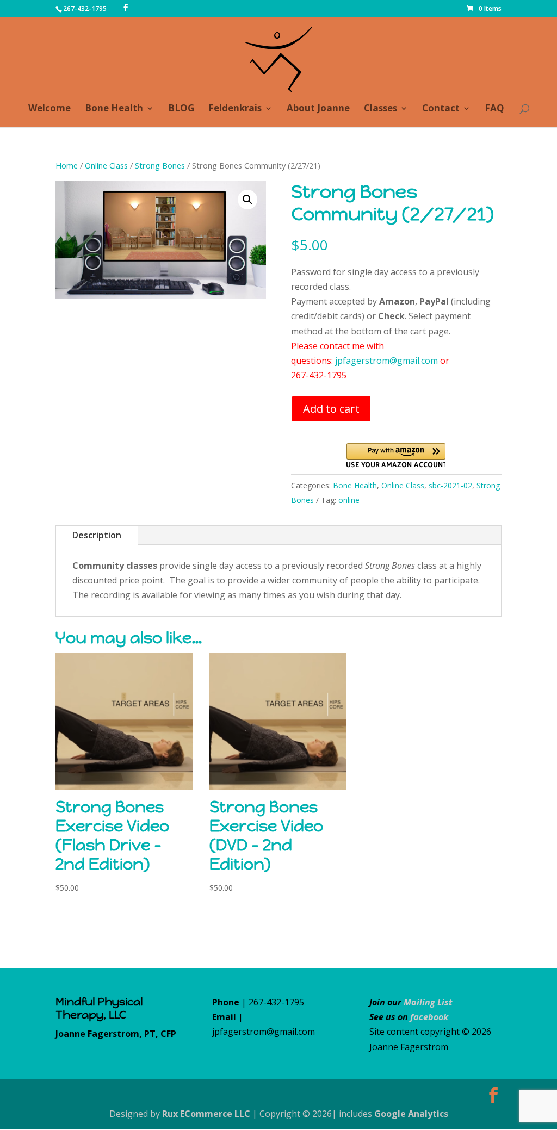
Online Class (106, 165)
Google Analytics (411, 1114)
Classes (380, 109)
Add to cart (331, 408)
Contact (441, 109)
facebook (429, 1017)
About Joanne (318, 109)
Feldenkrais (235, 109)
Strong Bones (160, 165)
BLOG (181, 109)
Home (66, 165)
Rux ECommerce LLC (206, 1114)
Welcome (49, 109)
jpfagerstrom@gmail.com (386, 361)
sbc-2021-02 (450, 485)
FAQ (494, 109)
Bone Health (114, 109)
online (349, 500)
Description (96, 535)
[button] (247, 199)
